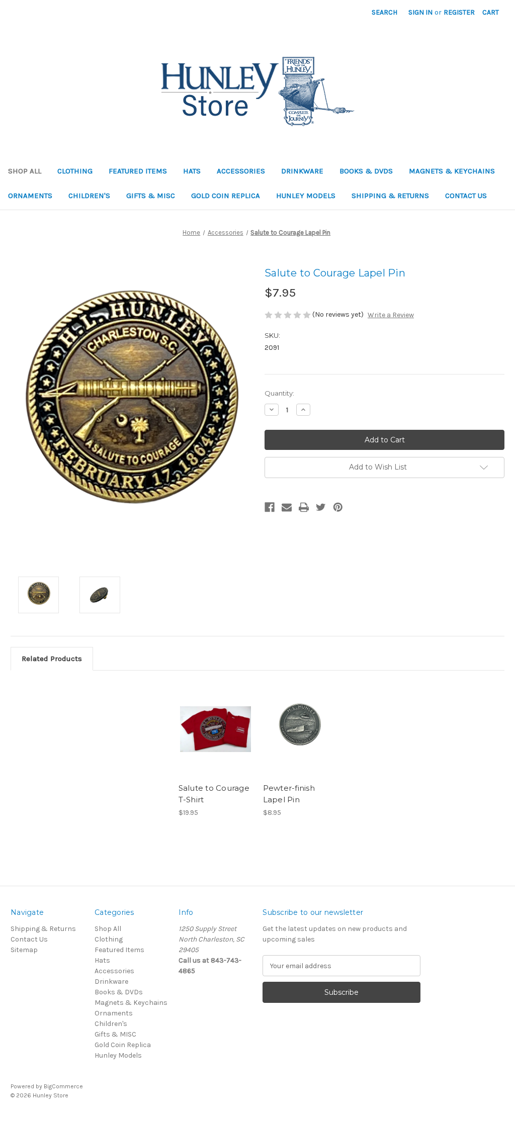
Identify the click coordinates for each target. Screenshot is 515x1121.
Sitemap (24, 950)
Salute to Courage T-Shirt (214, 793)
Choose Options (215, 737)
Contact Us (466, 195)
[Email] (287, 507)
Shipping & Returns (390, 195)
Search (384, 12)
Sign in (420, 12)
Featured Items (138, 170)
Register (459, 12)
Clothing (75, 170)
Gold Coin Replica (225, 195)
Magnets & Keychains (452, 170)
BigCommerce (63, 1086)
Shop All (24, 170)
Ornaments (30, 195)
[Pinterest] (338, 507)
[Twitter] (321, 507)
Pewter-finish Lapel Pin (289, 793)
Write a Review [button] (391, 315)
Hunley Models (305, 195)
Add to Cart (300, 738)
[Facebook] (270, 507)
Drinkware (302, 170)
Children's (89, 195)
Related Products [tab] (52, 658)
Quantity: (279, 393)
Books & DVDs (366, 170)
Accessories (241, 170)
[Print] (304, 507)
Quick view (207, 717)
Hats (192, 170)
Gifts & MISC (150, 195)
